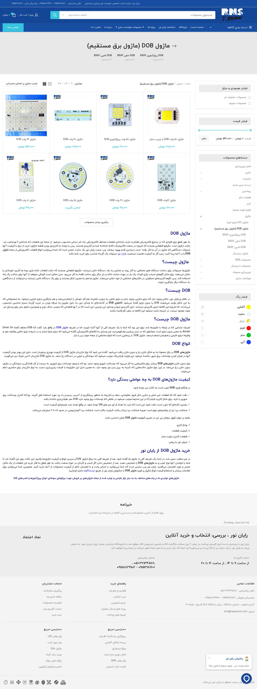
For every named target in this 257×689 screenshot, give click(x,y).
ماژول (248, 216)
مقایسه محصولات (52, 602)
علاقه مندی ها (54, 597)
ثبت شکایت (119, 597)
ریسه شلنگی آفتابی (115, 642)
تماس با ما (13, 27)
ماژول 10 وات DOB (26, 200)
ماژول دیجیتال (240, 253)
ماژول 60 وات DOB (73, 139)
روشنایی (246, 191)
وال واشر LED (55, 636)
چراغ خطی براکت (214, 3)
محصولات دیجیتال (241, 266)
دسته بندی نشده (242, 185)
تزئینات (247, 179)
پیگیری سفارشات (52, 590)
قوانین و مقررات (117, 590)
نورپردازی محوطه (242, 272)
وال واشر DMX (118, 660)
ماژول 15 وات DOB (73, 200)
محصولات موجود (238, 103)
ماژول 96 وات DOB (26, 139)
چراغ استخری (119, 648)
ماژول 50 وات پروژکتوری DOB (119, 139)
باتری (248, 172)
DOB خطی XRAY (237, 241)
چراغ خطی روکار (53, 660)
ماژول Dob (56, 648)
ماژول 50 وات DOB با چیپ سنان (166, 139)
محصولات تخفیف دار (235, 97)
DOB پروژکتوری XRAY (234, 235)
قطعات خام (245, 197)
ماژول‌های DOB (180, 3)
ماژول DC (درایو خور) (237, 222)
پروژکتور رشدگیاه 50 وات (112, 636)
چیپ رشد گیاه (196, 3)
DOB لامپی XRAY (236, 247)
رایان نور (122, 253)
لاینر (249, 203)
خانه (187, 84)
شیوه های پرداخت (116, 615)
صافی (203, 138)
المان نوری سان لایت (115, 654)
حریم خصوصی (118, 602)
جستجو (54, 15)
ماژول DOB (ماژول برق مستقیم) (231, 228)
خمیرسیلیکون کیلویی (50, 666)
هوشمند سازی (243, 278)
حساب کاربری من (52, 609)
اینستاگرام (89, 470)
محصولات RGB (243, 260)
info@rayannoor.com (235, 611)
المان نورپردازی (243, 166)
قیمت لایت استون (116, 666)
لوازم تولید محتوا (242, 210)
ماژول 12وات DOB (167, 200)
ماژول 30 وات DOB (120, 200)
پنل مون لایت (54, 642)
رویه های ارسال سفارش (113, 609)
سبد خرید (57, 615)
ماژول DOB (62, 327)
